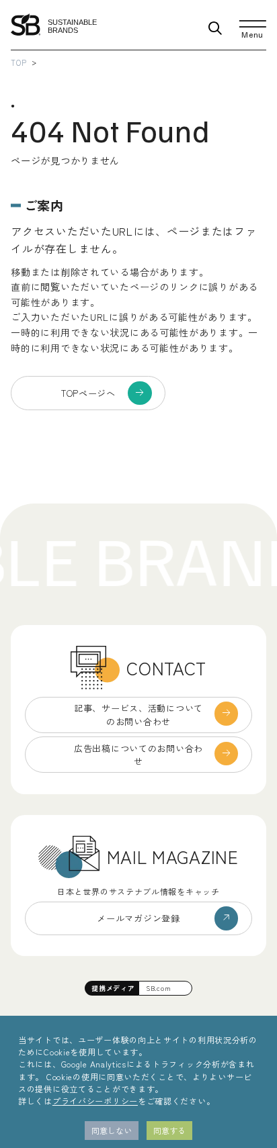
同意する (169, 1130)
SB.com (158, 988)
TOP (18, 62)
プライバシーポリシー (95, 1100)
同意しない (111, 1130)
